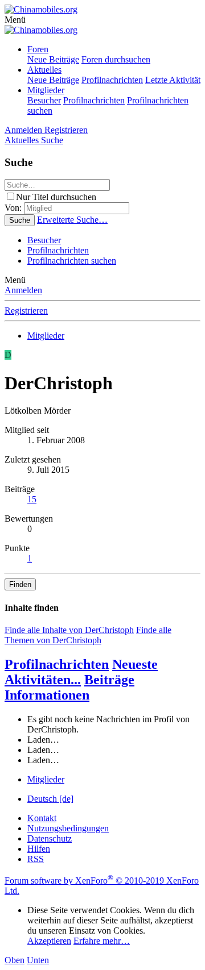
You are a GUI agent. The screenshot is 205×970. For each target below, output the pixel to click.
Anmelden (23, 290)
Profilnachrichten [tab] (57, 664)
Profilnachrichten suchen (71, 260)
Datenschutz (49, 838)
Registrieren (26, 310)
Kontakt (41, 818)
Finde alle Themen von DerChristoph (88, 635)
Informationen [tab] (47, 695)
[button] (15, 19)
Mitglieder (45, 90)
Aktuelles (44, 69)
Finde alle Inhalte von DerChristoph (69, 630)
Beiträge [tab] (109, 679)
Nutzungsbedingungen (68, 828)
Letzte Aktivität (172, 80)
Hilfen (38, 849)
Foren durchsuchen (115, 59)
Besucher (44, 100)
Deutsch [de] (50, 799)
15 (31, 499)
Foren (37, 49)
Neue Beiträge (53, 59)
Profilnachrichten (112, 80)
